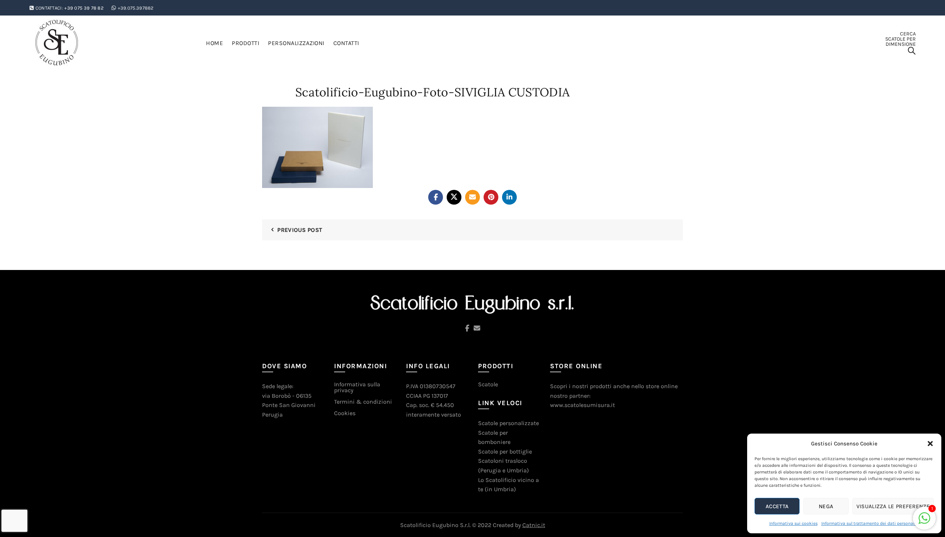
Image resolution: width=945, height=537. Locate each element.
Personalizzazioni (296, 43)
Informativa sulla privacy (357, 387)
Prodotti (245, 43)
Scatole (488, 384)
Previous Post (299, 229)
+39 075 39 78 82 (84, 8)
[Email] (472, 197)
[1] (924, 522)
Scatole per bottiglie (505, 451)
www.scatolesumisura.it (582, 404)
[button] (930, 443)
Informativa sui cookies (793, 523)
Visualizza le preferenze (893, 506)
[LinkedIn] (509, 197)
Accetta (777, 506)
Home (214, 43)
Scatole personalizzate (508, 423)
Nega (826, 506)
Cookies (344, 413)
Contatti (346, 43)
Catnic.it (533, 525)
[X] (454, 197)
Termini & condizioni (363, 401)
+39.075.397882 (136, 8)
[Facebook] (435, 197)
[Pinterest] (491, 197)
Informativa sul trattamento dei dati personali (868, 523)
